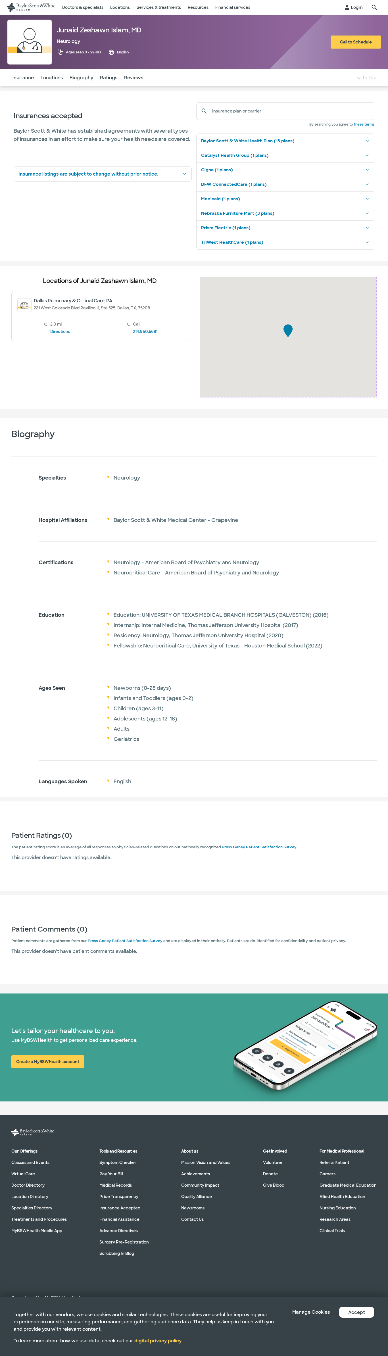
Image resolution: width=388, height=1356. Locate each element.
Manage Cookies (311, 1312)
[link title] (31, 7)
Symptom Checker (117, 1162)
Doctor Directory (28, 1185)
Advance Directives (118, 1230)
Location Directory (29, 1196)
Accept (356, 1312)
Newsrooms (193, 1208)
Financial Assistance (119, 1219)
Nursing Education (338, 1208)
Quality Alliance (196, 1196)
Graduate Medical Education (348, 1185)
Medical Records (115, 1185)
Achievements (195, 1173)
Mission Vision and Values (205, 1162)
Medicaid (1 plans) (220, 198)
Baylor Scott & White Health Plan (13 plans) (248, 140)
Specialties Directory (31, 1208)
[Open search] (374, 7)
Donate (270, 1173)
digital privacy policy (158, 1341)
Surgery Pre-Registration (124, 1242)
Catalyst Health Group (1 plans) (235, 155)
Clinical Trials (332, 1230)
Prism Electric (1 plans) (226, 227)
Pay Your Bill (111, 1173)
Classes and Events (30, 1162)
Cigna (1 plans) (217, 169)
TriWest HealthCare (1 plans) (232, 242)
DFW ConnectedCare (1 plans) (234, 184)
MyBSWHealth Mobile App (36, 1230)
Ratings (108, 78)
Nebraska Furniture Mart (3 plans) (237, 213)
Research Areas (335, 1219)
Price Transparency (118, 1196)
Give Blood (273, 1185)
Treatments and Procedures (39, 1219)
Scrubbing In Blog (116, 1253)
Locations (52, 78)
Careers (327, 1173)
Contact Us (192, 1219)
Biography (81, 78)
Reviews (133, 78)
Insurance (22, 78)
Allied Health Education (342, 1196)
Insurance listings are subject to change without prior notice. (88, 174)
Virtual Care (23, 1173)
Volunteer (273, 1162)
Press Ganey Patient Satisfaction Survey (259, 847)
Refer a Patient (334, 1162)
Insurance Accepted (119, 1208)
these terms (364, 124)
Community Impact (200, 1185)
